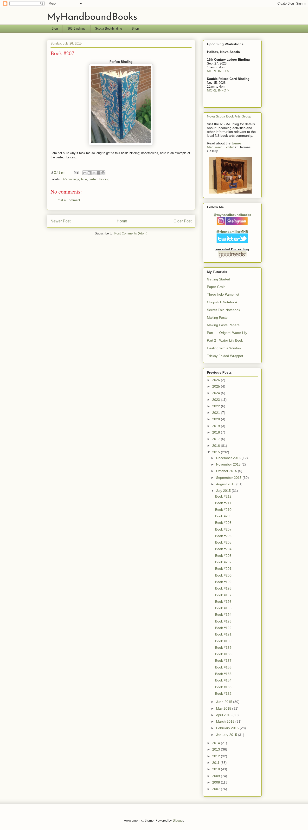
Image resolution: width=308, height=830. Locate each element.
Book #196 (223, 601)
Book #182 (223, 693)
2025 (216, 386)
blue (84, 179)
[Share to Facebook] (98, 172)
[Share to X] (93, 172)
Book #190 (223, 641)
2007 (216, 789)
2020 (216, 419)
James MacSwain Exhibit (224, 145)
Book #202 (223, 562)
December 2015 (229, 458)
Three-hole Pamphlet (223, 294)
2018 (216, 432)
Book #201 (223, 569)
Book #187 (223, 660)
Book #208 (223, 523)
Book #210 (223, 510)
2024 (216, 393)
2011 (216, 763)
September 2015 (229, 478)
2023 (216, 400)
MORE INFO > (218, 71)
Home (122, 221)
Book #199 (223, 582)
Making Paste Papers (223, 325)
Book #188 (223, 654)
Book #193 (223, 621)
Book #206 (223, 536)
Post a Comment (68, 200)
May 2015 (224, 708)
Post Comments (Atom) (130, 233)
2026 (216, 380)
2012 (216, 756)
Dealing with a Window (224, 348)
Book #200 (223, 575)
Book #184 (223, 680)
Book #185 (223, 674)
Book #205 (223, 542)
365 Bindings (76, 28)
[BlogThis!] (89, 172)
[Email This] (84, 172)
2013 (216, 749)
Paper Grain (216, 287)
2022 (216, 406)
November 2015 (229, 464)
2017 (216, 439)
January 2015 (227, 735)
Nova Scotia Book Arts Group (229, 116)
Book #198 (223, 588)
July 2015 (224, 491)
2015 (216, 452)
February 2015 (228, 728)
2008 (216, 782)
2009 (216, 776)
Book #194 (223, 614)
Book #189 (223, 647)
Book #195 (223, 608)
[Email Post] (76, 172)
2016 (216, 445)
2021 (216, 413)
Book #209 (223, 516)
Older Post (182, 221)
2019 (216, 426)
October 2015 (227, 471)
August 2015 (226, 484)
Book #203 (223, 556)
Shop (135, 28)
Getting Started (218, 279)
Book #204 (223, 549)
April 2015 (224, 715)
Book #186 (223, 667)
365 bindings (70, 179)
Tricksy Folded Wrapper (225, 356)
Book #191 (223, 634)
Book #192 (223, 628)
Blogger (178, 820)
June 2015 (224, 702)
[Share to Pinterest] (103, 172)
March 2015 (225, 721)
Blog (54, 28)
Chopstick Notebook (222, 302)
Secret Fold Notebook (223, 310)
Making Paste (217, 317)
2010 (216, 769)
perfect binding (99, 179)
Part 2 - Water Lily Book (225, 340)
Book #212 (223, 496)
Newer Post (61, 221)
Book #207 (223, 529)
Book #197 (223, 595)
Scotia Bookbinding (108, 28)
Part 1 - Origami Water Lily (227, 333)
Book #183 (223, 687)
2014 (216, 743)
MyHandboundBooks (92, 17)
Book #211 (223, 503)
